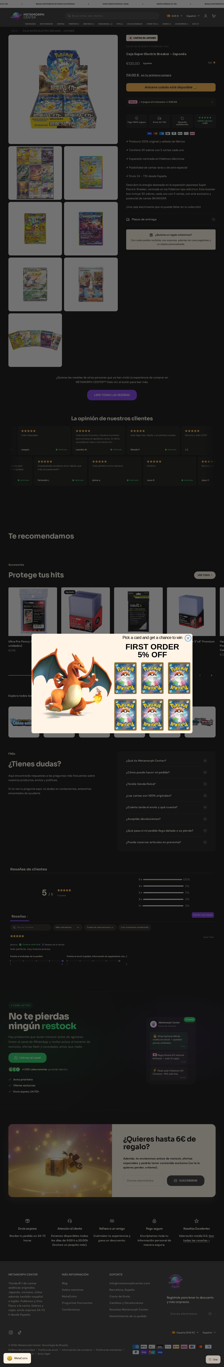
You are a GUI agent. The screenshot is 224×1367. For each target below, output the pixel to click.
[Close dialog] (188, 638)
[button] (125, 678)
